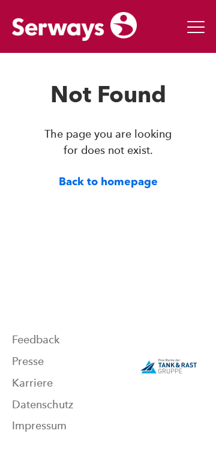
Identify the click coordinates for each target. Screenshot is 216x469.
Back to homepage (108, 182)
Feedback (35, 339)
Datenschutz (42, 404)
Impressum (39, 425)
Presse (28, 361)
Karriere (32, 383)
